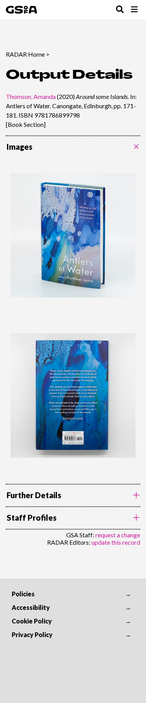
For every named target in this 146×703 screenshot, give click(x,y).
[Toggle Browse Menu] (134, 9)
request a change (117, 535)
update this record (115, 542)
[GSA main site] (21, 10)
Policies (23, 593)
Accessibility (31, 607)
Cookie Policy (32, 621)
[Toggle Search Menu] (120, 9)
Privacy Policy (32, 634)
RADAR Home (25, 54)
